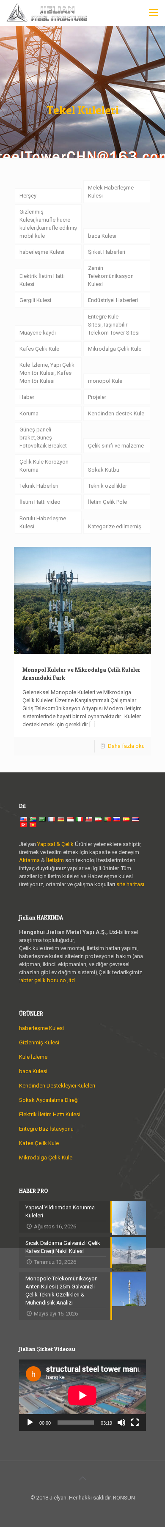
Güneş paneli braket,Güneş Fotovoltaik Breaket (43, 437)
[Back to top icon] (82, 1478)
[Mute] (121, 1422)
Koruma (28, 413)
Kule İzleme (33, 1057)
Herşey (27, 195)
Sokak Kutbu (103, 470)
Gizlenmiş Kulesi (39, 1042)
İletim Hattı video (39, 502)
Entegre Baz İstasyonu (46, 1129)
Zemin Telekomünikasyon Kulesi (111, 276)
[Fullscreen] (135, 1422)
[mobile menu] (153, 12)
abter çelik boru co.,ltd (47, 980)
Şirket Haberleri (106, 252)
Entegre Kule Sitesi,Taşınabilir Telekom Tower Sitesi (114, 324)
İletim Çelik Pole (107, 502)
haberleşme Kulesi (41, 252)
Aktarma (30, 860)
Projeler (97, 397)
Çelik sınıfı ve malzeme (116, 445)
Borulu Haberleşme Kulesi (42, 522)
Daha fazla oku (126, 746)
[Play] (30, 1422)
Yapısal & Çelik (55, 844)
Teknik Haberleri (38, 486)
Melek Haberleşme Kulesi (111, 191)
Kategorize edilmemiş (114, 526)
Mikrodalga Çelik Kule (114, 349)
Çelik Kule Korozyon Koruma (44, 466)
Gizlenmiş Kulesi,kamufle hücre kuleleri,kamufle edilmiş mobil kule (48, 224)
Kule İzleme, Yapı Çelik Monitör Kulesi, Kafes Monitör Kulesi (46, 373)
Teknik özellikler (107, 486)
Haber (26, 397)
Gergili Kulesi (35, 300)
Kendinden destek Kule (116, 413)
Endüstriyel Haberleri (113, 300)
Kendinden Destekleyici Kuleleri (57, 1085)
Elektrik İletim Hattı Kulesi (42, 280)
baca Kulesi (102, 236)
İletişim (55, 860)
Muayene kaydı (37, 333)
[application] (82, 1395)
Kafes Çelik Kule (39, 349)
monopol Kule (105, 381)
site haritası (130, 884)
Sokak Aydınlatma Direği (49, 1100)
